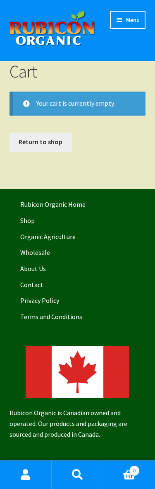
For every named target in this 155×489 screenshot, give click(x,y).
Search (77, 475)
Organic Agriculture (48, 236)
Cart (119, 468)
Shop (27, 220)
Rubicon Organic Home (53, 204)
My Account (26, 475)
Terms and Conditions (51, 316)
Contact (31, 285)
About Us (33, 268)
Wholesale (35, 252)
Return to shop (40, 142)
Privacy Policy (39, 300)
